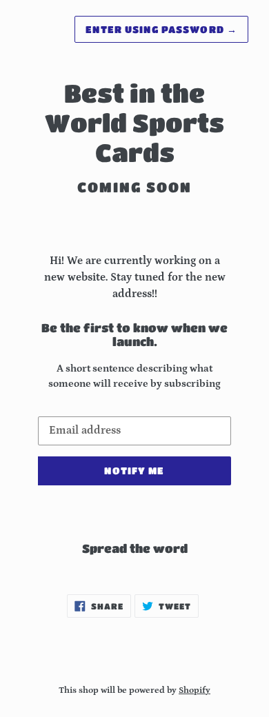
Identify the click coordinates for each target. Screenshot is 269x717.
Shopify (194, 690)
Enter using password (161, 28)
